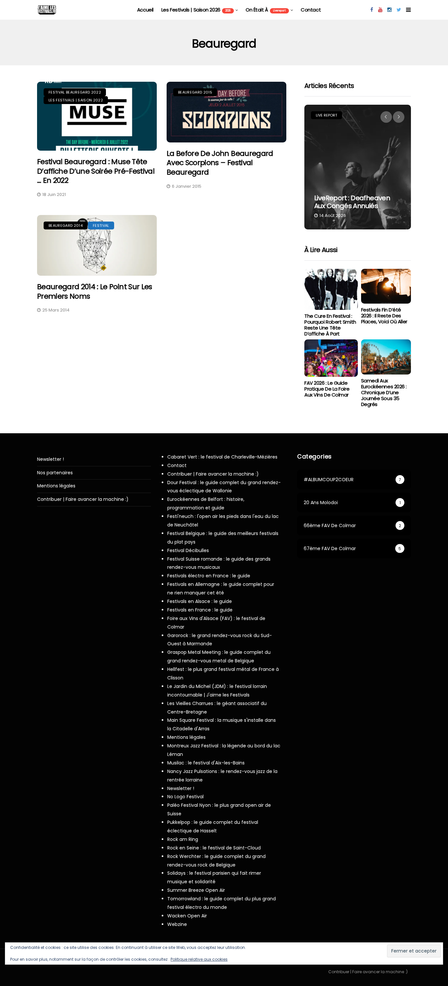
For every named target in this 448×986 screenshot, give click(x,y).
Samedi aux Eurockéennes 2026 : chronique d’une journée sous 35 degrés (384, 392)
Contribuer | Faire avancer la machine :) (83, 499)
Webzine (177, 924)
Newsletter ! (50, 459)
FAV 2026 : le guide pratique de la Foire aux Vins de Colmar (326, 388)
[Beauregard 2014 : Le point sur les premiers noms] (97, 245)
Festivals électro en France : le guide (208, 575)
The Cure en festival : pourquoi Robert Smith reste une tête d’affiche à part (330, 324)
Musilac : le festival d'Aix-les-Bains (206, 763)
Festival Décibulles (188, 550)
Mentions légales (56, 486)
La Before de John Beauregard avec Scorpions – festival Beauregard (220, 162)
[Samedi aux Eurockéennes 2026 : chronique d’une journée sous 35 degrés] (386, 357)
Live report (326, 115)
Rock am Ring (182, 839)
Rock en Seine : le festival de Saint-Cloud (214, 848)
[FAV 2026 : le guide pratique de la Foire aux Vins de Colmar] (330, 358)
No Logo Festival (185, 796)
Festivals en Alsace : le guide (199, 601)
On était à (266, 9)
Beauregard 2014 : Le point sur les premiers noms (94, 291)
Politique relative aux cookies (199, 959)
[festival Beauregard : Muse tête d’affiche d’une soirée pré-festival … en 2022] (97, 116)
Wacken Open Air (187, 915)
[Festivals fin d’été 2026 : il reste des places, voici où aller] (386, 286)
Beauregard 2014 (66, 225)
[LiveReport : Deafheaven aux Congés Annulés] (357, 167)
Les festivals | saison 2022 (76, 100)
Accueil (145, 9)
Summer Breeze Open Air (196, 890)
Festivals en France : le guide (200, 610)
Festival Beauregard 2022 (75, 92)
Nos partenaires (55, 473)
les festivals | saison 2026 (196, 9)
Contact (311, 9)
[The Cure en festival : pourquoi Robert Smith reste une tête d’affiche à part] (330, 289)
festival (101, 225)
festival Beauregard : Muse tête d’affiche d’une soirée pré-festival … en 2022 (95, 171)
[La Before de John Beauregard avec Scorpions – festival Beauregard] (226, 112)
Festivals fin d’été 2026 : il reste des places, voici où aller (384, 315)
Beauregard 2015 (195, 92)
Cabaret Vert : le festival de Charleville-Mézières (222, 457)
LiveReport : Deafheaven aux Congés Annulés (352, 201)
